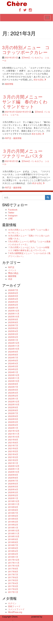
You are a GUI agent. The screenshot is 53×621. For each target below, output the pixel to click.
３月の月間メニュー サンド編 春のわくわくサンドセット (24, 101)
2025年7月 (13, 325)
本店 (10, 278)
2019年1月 (13, 527)
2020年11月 (13, 468)
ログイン (12, 603)
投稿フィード (14, 606)
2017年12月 (13, 559)
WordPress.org (15, 612)
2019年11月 (13, 504)
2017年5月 (13, 580)
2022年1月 (13, 427)
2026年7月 (13, 290)
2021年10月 (13, 436)
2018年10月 (13, 536)
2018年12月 (13, 530)
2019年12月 (13, 501)
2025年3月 (13, 334)
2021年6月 (13, 448)
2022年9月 (13, 407)
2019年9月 (13, 507)
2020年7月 (13, 480)
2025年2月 (13, 336)
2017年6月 (13, 577)
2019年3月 (13, 521)
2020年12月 (13, 465)
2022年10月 (13, 404)
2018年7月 (13, 545)
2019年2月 (13, 524)
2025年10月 (13, 316)
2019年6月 (13, 515)
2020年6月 (13, 483)
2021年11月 (13, 433)
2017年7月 (13, 574)
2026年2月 (13, 304)
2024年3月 (13, 366)
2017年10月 (13, 565)
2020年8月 (13, 477)
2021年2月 (13, 460)
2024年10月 (13, 348)
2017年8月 (13, 571)
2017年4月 (13, 583)
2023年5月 (13, 389)
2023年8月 (13, 383)
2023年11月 (13, 378)
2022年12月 (13, 401)
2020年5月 (13, 486)
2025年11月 (13, 313)
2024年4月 (13, 363)
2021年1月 (13, 463)
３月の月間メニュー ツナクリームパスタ (24, 153)
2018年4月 (13, 550)
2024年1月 (13, 372)
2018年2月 (13, 553)
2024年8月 (13, 354)
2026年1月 (13, 307)
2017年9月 (13, 568)
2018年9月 (13, 539)
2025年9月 (13, 319)
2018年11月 (13, 533)
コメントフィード (16, 609)
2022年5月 (13, 419)
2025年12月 (13, 310)
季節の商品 (13, 273)
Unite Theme (25, 616)
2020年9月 (13, 474)
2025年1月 (13, 339)
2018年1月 (13, 556)
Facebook (12, 209)
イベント (12, 270)
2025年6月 (13, 328)
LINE (10, 218)
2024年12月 (13, 342)
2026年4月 (13, 298)
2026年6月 (13, 293)
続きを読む (39, 79)
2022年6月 (13, 416)
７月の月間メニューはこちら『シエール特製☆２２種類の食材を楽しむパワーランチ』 (28, 249)
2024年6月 (13, 360)
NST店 (8, 138)
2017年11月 (13, 562)
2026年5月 (13, 295)
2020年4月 (13, 489)
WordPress (7, 619)
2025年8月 (13, 322)
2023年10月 (13, 380)
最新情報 (9, 83)
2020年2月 (13, 495)
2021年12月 (13, 430)
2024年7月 (13, 357)
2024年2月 (13, 369)
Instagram (13, 215)
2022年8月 (13, 410)
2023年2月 (13, 395)
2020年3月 (13, 492)
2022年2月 (13, 424)
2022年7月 (13, 413)
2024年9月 (13, 351)
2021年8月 (13, 442)
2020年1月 (13, 498)
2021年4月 (13, 454)
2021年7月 (13, 445)
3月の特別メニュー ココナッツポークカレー (26, 49)
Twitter (11, 212)
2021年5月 (13, 451)
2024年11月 (13, 345)
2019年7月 (13, 512)
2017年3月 (13, 586)
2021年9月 (13, 439)
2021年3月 (13, 457)
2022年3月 (13, 421)
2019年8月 (13, 509)
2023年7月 (13, 386)
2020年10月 (13, 471)
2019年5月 (13, 518)
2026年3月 (13, 301)
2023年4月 (13, 392)
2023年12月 (13, 375)
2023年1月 (13, 398)
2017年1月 (13, 592)
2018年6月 (13, 548)
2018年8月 (13, 542)
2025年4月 (13, 331)
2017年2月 (13, 589)
